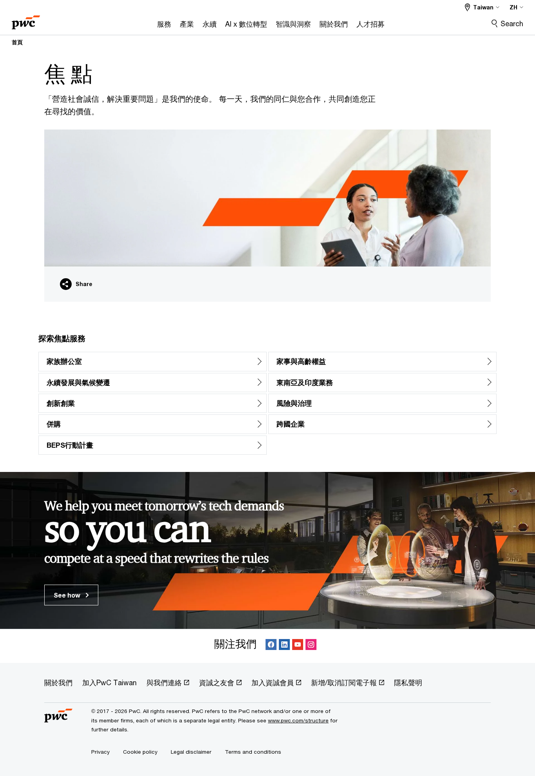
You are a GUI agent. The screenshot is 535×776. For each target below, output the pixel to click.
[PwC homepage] (26, 20)
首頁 (17, 42)
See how (68, 595)
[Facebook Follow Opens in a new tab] (271, 646)
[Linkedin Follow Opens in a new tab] (284, 646)
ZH (513, 7)
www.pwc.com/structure (298, 720)
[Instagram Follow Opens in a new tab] (310, 646)
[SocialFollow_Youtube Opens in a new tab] (297, 646)
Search (512, 23)
